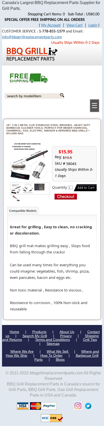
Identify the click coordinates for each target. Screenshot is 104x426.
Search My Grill (34, 336)
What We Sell (58, 351)
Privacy (66, 336)
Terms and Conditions (52, 340)
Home (14, 332)
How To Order (51, 355)
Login (92, 25)
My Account (51, 25)
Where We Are (22, 351)
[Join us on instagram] (77, 406)
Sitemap (53, 344)
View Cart (74, 25)
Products (39, 332)
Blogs (60, 359)
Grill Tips (90, 340)
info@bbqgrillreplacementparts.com (32, 37)
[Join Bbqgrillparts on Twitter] (87, 406)
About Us (67, 332)
